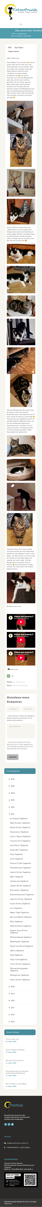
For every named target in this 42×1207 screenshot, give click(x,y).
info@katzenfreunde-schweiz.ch (17, 1143)
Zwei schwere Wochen (15, 1050)
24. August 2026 (11, 1041)
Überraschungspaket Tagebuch (19, 969)
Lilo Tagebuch (16, 908)
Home (13, 33)
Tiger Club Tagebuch (19, 959)
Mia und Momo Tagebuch (21, 917)
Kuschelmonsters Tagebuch (22, 894)
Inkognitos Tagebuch (13, 51)
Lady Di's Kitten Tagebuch (21, 899)
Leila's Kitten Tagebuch (20, 904)
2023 (13, 800)
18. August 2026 (11, 1052)
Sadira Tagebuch (17, 951)
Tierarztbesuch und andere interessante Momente (17, 1072)
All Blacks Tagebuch (19, 818)
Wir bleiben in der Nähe (16, 1084)
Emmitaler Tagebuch (19, 850)
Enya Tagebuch (19, 47)
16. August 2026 (11, 1063)
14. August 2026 (11, 1086)
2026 (13, 779)
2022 (13, 807)
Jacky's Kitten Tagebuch (20, 886)
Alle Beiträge (21, 33)
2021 (9, 47)
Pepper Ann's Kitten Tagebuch (19, 931)
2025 (13, 786)
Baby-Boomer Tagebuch (20, 823)
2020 (13, 987)
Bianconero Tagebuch (19, 832)
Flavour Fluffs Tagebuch (20, 863)
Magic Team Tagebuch (19, 912)
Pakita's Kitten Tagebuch (20, 926)
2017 (13, 1008)
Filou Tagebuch (16, 859)
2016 (13, 1014)
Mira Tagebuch (16, 921)
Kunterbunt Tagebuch (19, 890)
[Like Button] (8, 676)
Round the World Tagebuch (21, 946)
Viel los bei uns (12, 1039)
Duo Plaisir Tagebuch (19, 845)
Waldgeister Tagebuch (19, 975)
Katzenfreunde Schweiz (13, 1201)
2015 (13, 1022)
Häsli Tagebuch (16, 877)
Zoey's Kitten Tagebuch (20, 980)
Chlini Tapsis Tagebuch (20, 836)
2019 (13, 994)
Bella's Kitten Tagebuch (20, 827)
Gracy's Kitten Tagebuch (20, 872)
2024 (13, 793)
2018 (13, 1001)
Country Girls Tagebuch (20, 841)
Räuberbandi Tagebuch (19, 942)
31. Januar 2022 (19, 682)
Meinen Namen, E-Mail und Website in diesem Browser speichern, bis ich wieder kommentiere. (21, 718)
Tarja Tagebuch (16, 955)
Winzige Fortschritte (15, 1060)
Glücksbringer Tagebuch (20, 868)
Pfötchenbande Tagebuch (21, 937)
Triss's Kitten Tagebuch (20, 964)
